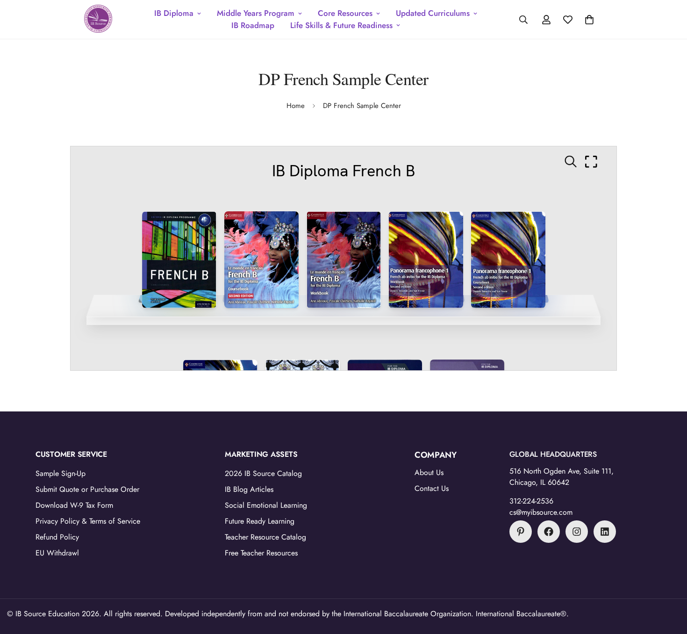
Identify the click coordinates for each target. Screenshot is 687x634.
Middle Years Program (255, 13)
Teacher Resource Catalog (265, 537)
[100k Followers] (576, 531)
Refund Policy (57, 537)
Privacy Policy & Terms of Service (88, 521)
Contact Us (432, 488)
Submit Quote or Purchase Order (87, 489)
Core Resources (345, 13)
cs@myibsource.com (540, 512)
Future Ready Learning (259, 521)
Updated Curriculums (433, 13)
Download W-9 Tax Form (74, 505)
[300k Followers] (548, 531)
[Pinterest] (520, 531)
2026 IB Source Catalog (263, 473)
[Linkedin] (605, 531)
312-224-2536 (531, 501)
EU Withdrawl (57, 553)
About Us (429, 472)
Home (295, 106)
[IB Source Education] (98, 19)
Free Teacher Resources (261, 553)
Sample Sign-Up (61, 473)
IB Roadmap (252, 25)
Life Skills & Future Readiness (341, 25)
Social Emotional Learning (266, 505)
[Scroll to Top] (669, 583)
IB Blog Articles (249, 489)
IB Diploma (173, 13)
